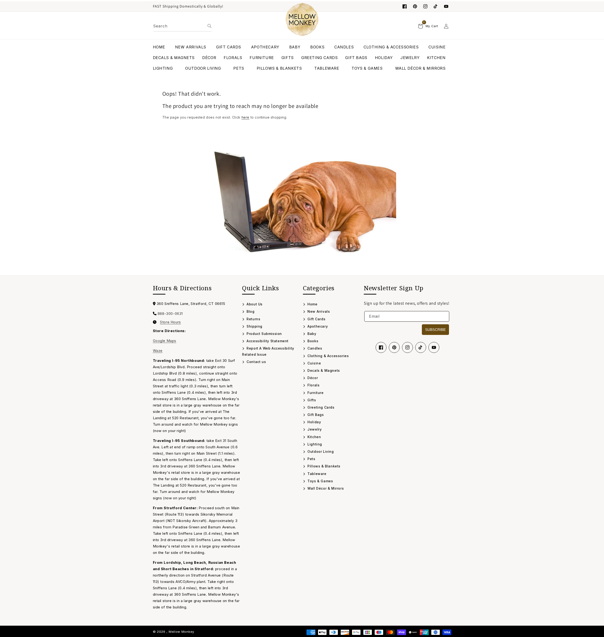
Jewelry (314, 429)
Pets (310, 459)
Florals (312, 385)
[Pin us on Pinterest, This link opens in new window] (415, 6)
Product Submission (264, 334)
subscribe (435, 330)
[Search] (209, 26)
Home (312, 304)
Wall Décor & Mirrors (325, 488)
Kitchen (313, 437)
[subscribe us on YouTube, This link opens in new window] (446, 6)
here (245, 117)
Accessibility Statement (267, 341)
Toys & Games (319, 481)
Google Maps (164, 340)
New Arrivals (318, 311)
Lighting (314, 444)
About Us (254, 304)
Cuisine (313, 363)
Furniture (315, 393)
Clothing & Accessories (327, 356)
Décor (312, 378)
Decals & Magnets (323, 370)
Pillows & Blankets (323, 466)
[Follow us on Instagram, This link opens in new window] (425, 6)
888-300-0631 (170, 313)
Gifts (311, 400)
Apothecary (317, 326)
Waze (158, 350)
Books (312, 341)
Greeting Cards (320, 407)
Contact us (256, 362)
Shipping (254, 326)
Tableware (316, 474)
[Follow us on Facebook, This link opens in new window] (404, 6)
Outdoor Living (320, 451)
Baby (311, 334)
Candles (314, 348)
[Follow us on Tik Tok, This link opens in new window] (436, 6)
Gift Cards (315, 319)
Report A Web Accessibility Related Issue (268, 351)
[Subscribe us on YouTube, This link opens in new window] (434, 347)
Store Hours (170, 322)
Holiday (313, 422)
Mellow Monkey (181, 631)
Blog (250, 311)
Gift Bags (315, 415)
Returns (253, 319)
